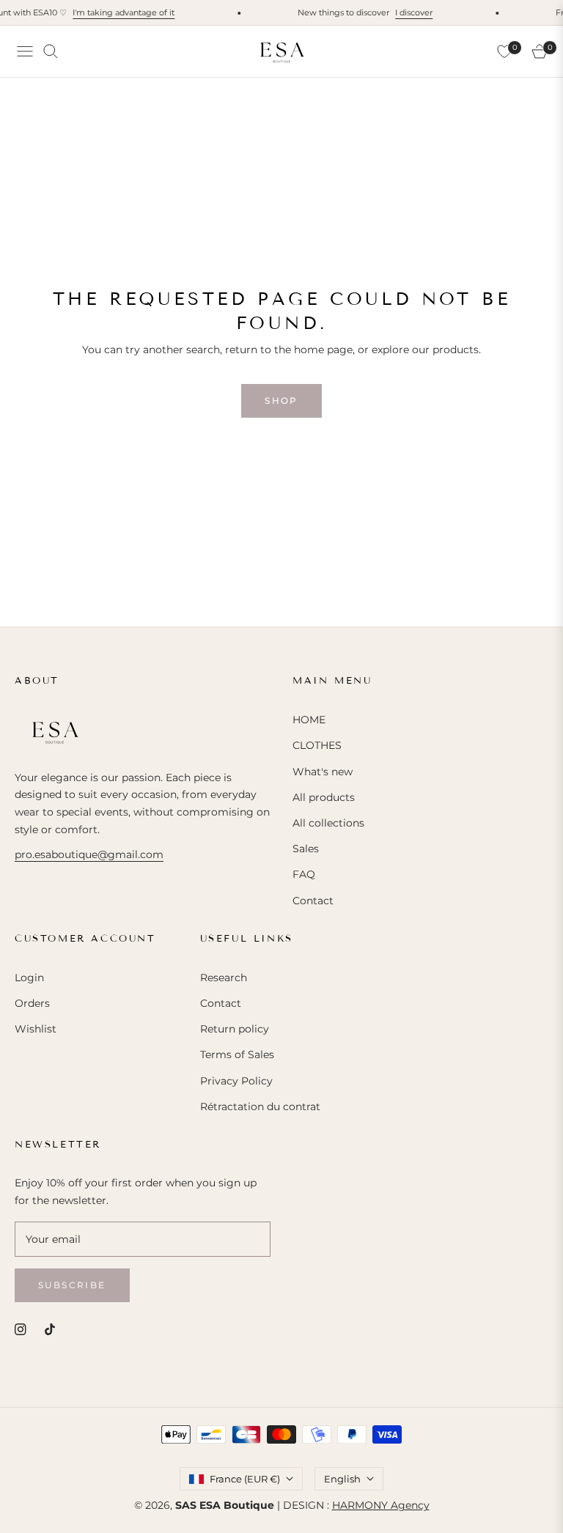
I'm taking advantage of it (117, 12)
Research (223, 977)
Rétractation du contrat (260, 1106)
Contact (313, 900)
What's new (322, 771)
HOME (308, 719)
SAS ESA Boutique (224, 1505)
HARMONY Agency (381, 1505)
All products (323, 797)
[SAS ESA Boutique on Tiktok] (53, 1329)
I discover (407, 12)
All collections (328, 823)
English (342, 1479)
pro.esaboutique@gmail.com (89, 854)
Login (29, 977)
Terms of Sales (237, 1054)
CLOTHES (317, 745)
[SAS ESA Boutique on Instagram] (20, 1329)
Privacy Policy (236, 1080)
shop (281, 400)
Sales (305, 848)
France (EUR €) (245, 1479)
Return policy (234, 1028)
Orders (32, 1003)
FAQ (303, 874)
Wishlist (35, 1028)
